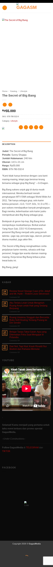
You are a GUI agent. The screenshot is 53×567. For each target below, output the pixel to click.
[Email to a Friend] (36, 127)
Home (4, 91)
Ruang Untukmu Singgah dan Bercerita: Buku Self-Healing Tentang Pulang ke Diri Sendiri (29, 320)
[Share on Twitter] (31, 127)
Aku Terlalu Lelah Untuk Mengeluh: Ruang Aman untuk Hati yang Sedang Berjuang (28, 305)
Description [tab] (8, 144)
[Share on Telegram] (41, 127)
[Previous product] (10, 104)
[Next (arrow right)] (11, 562)
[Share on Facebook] (26, 127)
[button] (4, 8)
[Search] (50, 7)
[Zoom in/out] (3, 550)
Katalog (13, 91)
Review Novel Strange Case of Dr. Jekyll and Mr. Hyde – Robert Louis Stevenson (29, 292)
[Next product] (4, 104)
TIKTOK (6, 451)
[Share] (19, 550)
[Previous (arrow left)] (3, 562)
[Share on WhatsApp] (21, 127)
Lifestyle (23, 91)
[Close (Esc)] (27, 550)
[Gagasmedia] (26, 8)
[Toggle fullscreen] (11, 550)
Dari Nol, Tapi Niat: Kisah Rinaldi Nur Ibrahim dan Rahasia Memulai (28, 347)
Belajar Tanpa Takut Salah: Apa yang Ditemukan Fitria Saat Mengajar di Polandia (27, 334)
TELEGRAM (32, 447)
